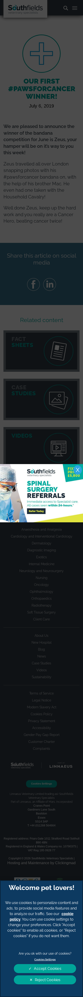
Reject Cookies (47, 980)
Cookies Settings (45, 959)
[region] (41, 938)
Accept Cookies (47, 968)
